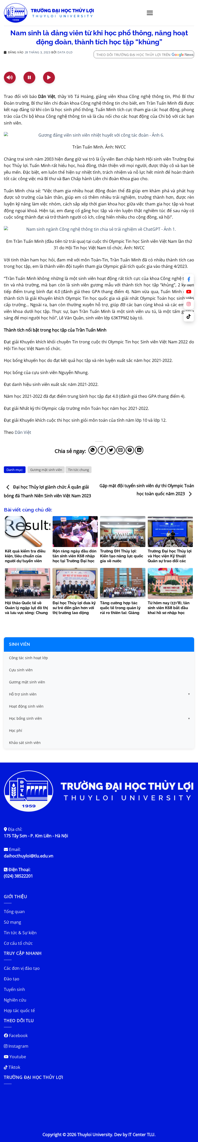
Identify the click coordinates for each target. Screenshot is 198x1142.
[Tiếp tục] (49, 78)
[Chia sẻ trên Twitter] (111, 450)
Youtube (17, 1057)
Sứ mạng (12, 922)
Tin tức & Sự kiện (20, 933)
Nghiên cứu (15, 1000)
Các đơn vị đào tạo (22, 968)
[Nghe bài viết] (10, 78)
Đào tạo (11, 979)
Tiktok (13, 1067)
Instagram (17, 1046)
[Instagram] (189, 304)
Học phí (15, 730)
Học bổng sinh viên (25, 718)
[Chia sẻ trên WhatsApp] (92, 450)
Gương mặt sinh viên (46, 469)
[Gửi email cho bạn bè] (120, 450)
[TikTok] (189, 316)
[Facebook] (189, 279)
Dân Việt (23, 432)
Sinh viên (19, 644)
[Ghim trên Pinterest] (130, 450)
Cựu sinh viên (21, 669)
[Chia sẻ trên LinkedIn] (139, 450)
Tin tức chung (78, 469)
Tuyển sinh (14, 989)
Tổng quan (14, 911)
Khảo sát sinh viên (25, 742)
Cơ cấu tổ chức (18, 943)
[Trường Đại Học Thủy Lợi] (49, 13)
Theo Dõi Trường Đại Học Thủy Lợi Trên (133, 54)
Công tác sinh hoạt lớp (28, 657)
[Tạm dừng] (29, 78)
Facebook (18, 1035)
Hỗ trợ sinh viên (23, 694)
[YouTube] (189, 291)
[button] (150, 13)
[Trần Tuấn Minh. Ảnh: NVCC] (99, 135)
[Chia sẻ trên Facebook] (102, 450)
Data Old (64, 52)
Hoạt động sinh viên (26, 706)
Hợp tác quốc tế (19, 1010)
